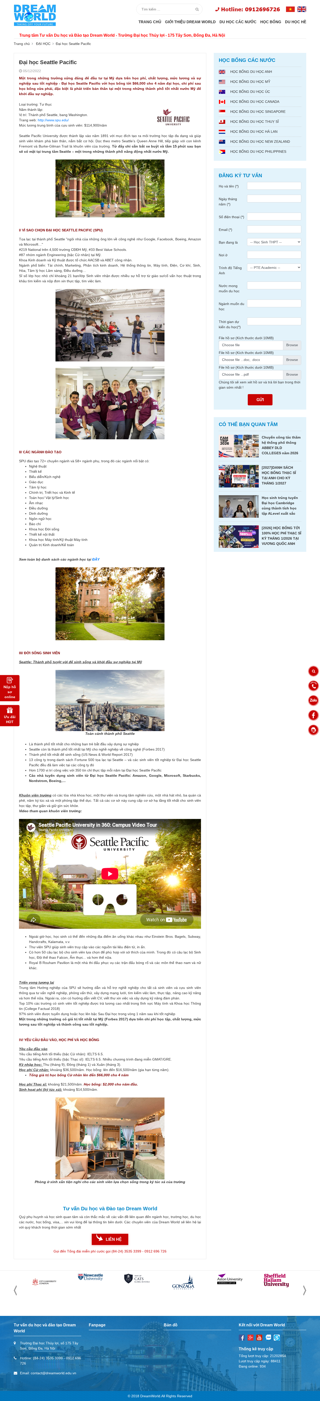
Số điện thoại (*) (231, 217)
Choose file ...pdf (235, 374)
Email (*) (225, 230)
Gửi (260, 400)
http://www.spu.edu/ (53, 120)
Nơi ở (223, 255)
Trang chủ (149, 22)
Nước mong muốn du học (229, 288)
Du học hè (295, 22)
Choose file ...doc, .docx (241, 360)
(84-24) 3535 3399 (48, 1358)
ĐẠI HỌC (43, 44)
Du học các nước (238, 22)
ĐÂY (96, 559)
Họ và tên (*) (229, 186)
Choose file (231, 345)
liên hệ (114, 1239)
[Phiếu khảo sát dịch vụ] (313, 730)
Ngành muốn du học (231, 306)
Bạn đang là (228, 242)
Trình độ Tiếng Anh (230, 270)
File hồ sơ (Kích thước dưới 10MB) (246, 338)
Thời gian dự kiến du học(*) (230, 324)
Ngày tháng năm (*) (228, 201)
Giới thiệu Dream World (190, 22)
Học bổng (270, 22)
